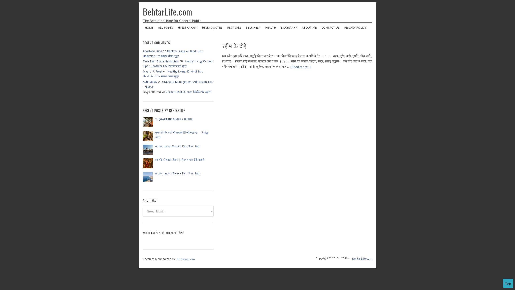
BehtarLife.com (167, 11)
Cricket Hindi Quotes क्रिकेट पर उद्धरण (188, 92)
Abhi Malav (150, 82)
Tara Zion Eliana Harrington (161, 61)
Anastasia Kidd (152, 51)
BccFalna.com (185, 259)
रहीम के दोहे (234, 45)
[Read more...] (300, 67)
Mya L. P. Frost (152, 71)
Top (508, 283)
